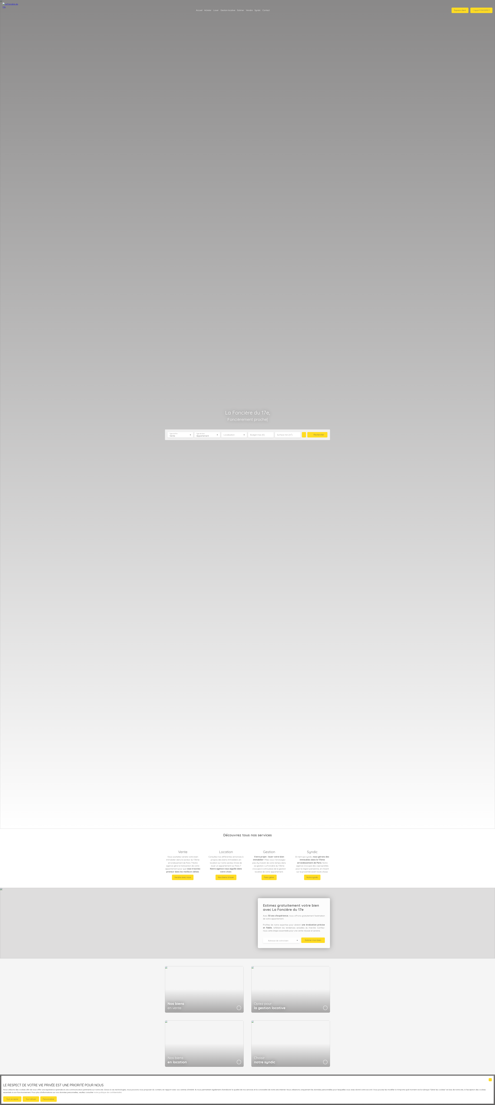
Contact (266, 10)
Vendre (249, 10)
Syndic (258, 10)
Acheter (207, 10)
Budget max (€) (257, 435)
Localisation (229, 435)
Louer (216, 10)
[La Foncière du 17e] (10, 10)
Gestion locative (228, 10)
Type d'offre (174, 433)
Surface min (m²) (284, 435)
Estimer (240, 10)
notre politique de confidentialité (108, 1092)
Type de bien (200, 433)
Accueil (199, 10)
